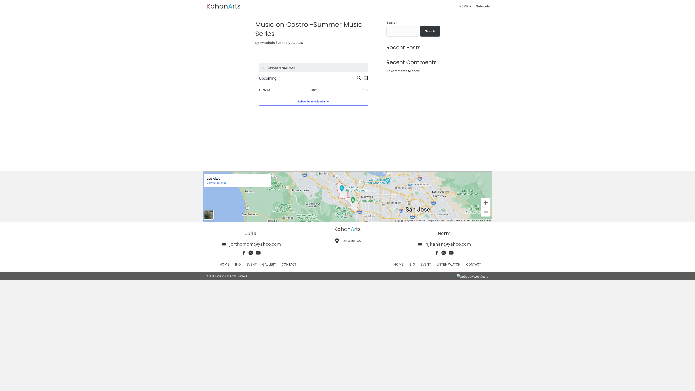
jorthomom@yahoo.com (255, 244)
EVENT (251, 264)
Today (314, 89)
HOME (224, 264)
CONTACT (289, 264)
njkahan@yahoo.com (448, 244)
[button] (470, 6)
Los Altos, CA (351, 241)
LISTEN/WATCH (449, 264)
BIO (238, 264)
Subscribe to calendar (311, 101)
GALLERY (269, 264)
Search (392, 23)
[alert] (313, 67)
